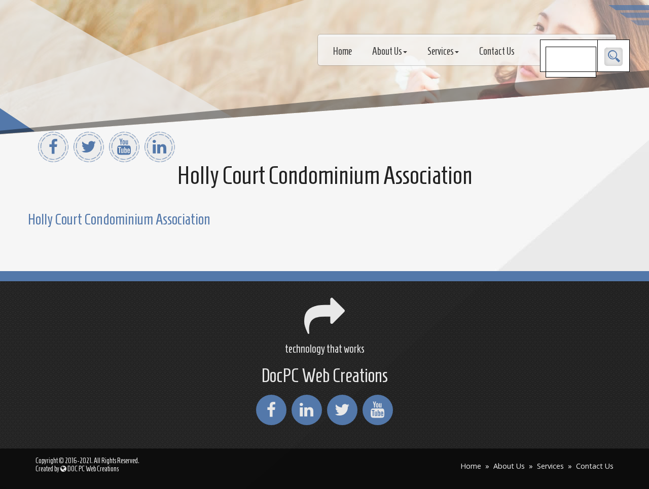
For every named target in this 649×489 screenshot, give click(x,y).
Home (342, 51)
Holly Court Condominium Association (119, 219)
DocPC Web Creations (324, 375)
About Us (387, 51)
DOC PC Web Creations (92, 469)
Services (440, 51)
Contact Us (497, 51)
